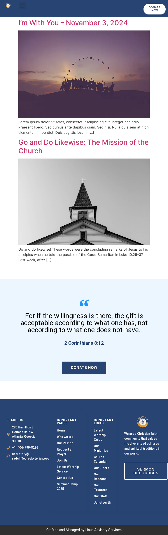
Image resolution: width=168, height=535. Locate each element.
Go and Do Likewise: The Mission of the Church (83, 146)
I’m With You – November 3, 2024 (74, 22)
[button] (22, 5)
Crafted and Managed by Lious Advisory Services (84, 530)
